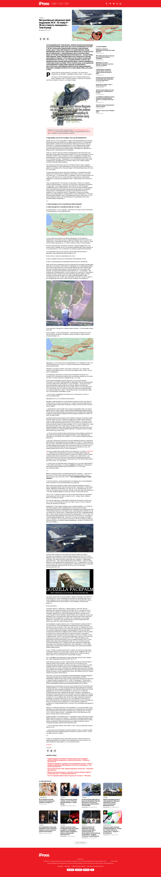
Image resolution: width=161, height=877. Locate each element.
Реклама (67, 866)
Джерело (49, 744)
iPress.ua (108, 861)
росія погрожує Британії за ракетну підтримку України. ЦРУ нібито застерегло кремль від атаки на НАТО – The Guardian (91, 802)
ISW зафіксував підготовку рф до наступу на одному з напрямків (105, 57)
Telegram (78, 869)
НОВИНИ (54, 3)
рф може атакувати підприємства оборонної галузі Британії (105, 50)
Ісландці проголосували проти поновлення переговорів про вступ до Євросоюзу (105, 79)
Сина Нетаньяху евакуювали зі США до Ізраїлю (105, 105)
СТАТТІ (60, 3)
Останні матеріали (45, 781)
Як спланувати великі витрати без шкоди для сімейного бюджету (47, 801)
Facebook (70, 869)
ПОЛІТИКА (41, 17)
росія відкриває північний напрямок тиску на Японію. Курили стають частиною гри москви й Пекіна (48, 829)
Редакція (60, 866)
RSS (92, 869)
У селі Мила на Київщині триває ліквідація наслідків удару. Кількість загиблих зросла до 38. (105, 99)
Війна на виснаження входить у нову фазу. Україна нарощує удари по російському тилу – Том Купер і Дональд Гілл (69, 772)
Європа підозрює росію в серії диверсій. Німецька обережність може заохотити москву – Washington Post (111, 802)
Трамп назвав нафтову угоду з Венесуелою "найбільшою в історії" (105, 91)
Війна (66, 3)
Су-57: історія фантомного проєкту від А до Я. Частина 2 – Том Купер (69, 775)
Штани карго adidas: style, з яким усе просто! (104, 85)
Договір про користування (95, 866)
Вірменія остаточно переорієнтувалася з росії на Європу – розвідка (104, 64)
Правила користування (78, 866)
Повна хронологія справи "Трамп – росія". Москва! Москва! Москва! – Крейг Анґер (68, 802)
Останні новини (101, 46)
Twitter (86, 869)
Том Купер (49, 747)
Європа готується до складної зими (105, 111)
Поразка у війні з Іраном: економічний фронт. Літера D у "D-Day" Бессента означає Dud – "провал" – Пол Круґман (112, 830)
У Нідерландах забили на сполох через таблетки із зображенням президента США (104, 71)
